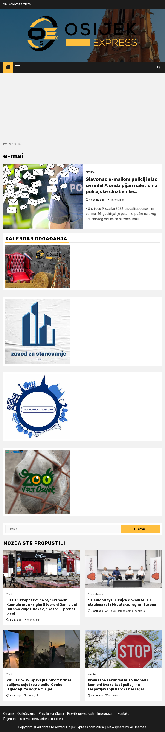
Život (9, 594)
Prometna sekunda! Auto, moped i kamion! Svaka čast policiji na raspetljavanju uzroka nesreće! (118, 684)
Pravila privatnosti (80, 714)
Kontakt (123, 714)
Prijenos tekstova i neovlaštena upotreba (33, 719)
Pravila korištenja (51, 714)
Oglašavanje (26, 714)
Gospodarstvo (96, 594)
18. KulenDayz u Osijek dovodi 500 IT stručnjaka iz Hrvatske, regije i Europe (122, 602)
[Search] (158, 67)
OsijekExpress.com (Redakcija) (127, 610)
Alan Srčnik (33, 619)
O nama (8, 714)
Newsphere (116, 727)
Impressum (105, 714)
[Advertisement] (82, 105)
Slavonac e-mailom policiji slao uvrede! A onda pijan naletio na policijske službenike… (122, 185)
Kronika (90, 171)
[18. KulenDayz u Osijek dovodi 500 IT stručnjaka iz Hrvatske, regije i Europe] (123, 569)
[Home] (8, 67)
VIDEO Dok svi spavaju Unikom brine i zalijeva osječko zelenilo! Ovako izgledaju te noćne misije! (38, 684)
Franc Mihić (117, 199)
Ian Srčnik (32, 695)
